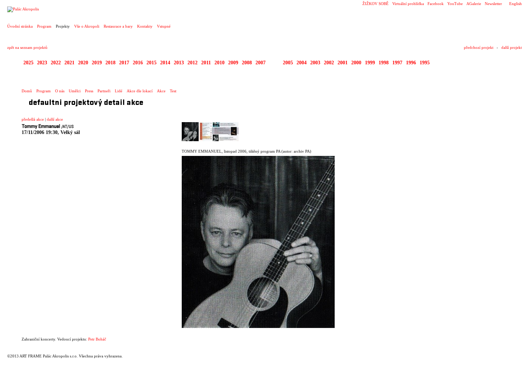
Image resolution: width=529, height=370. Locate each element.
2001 (343, 62)
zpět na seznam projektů (27, 47)
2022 (56, 62)
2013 (179, 62)
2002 (329, 62)
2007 (261, 62)
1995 (425, 62)
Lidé (118, 91)
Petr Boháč (97, 339)
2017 (124, 62)
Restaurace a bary (118, 26)
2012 (192, 62)
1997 (397, 62)
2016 (138, 62)
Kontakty (145, 26)
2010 (219, 62)
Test (173, 91)
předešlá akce (33, 119)
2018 (110, 62)
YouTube (455, 3)
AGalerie (473, 3)
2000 (356, 62)
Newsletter (493, 3)
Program (44, 26)
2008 (247, 62)
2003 (315, 62)
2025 (28, 62)
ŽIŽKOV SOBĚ (375, 3)
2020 (83, 62)
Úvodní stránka (20, 26)
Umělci (75, 91)
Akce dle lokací (140, 91)
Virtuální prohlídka (408, 3)
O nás (59, 91)
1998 (384, 62)
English (515, 3)
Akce (161, 91)
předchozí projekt (478, 47)
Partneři (104, 91)
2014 (165, 62)
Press (89, 91)
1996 (411, 62)
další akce (55, 119)
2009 (233, 62)
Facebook (436, 3)
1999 (370, 62)
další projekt (511, 47)
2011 (206, 62)
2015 (151, 62)
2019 (97, 62)
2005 (288, 62)
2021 (69, 62)
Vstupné (164, 26)
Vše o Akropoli (86, 26)
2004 (302, 62)
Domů (27, 91)
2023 (42, 62)
